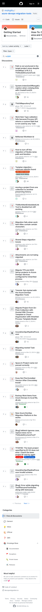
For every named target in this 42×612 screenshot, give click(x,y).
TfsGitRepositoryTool (24, 103)
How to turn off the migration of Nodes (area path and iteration (26, 152)
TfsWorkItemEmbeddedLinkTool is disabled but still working (27, 207)
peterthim (18, 367)
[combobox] (22, 56)
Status (26, 598)
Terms (7, 598)
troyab (17, 281)
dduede (17, 352)
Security (19, 598)
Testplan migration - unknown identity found (25, 168)
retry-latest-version (22, 172)
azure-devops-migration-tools (16, 13)
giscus (17, 106)
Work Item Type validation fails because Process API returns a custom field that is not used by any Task (26, 120)
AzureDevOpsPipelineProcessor (27, 333)
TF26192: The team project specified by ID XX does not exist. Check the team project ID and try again (27, 451)
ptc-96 (17, 92)
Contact (17, 600)
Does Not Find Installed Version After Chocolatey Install (26, 380)
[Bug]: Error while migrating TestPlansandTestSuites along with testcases (27, 487)
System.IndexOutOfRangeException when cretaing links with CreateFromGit (27, 88)
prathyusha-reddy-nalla (22, 492)
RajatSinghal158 (20, 194)
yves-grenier (19, 156)
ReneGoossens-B (20, 437)
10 (27, 97)
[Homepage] (21, 3)
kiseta (17, 321)
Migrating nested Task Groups (25, 349)
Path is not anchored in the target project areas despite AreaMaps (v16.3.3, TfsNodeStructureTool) (27, 69)
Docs (11, 600)
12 (27, 342)
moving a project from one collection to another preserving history (26, 189)
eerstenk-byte (19, 475)
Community (33, 598)
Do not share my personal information (21, 602)
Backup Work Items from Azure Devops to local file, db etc (26, 397)
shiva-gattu (19, 177)
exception (19, 457)
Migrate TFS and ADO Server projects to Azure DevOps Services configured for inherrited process (25, 274)
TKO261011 (19, 75)
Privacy (13, 598)
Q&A (38, 75)
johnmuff (18, 459)
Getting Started (12, 32)
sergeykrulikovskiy (21, 402)
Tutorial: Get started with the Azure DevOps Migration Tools (26, 292)
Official (17, 421)
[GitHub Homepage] (14, 606)
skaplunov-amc (20, 126)
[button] (38, 56)
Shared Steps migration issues (25, 240)
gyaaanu (18, 211)
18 (27, 111)
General (17, 94)
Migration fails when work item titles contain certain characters (26, 224)
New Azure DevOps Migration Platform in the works (26, 415)
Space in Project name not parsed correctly (26, 364)
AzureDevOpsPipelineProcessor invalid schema (27, 471)
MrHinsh (23, 36)
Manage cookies (27, 600)
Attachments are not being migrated (26, 256)
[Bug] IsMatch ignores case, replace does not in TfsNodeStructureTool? (27, 432)
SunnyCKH (18, 385)
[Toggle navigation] (3, 3)
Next (25, 503)
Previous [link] (18, 503)
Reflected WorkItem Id (24, 137)
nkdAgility (9, 10)
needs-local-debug (22, 174)
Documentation (11, 36)
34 (27, 181)
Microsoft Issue (29, 457)
